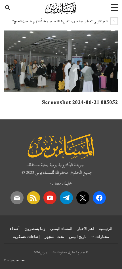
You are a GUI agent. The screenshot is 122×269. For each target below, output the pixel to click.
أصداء (15, 228)
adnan (20, 260)
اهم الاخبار (85, 228)
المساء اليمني (61, 228)
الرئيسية (105, 228)
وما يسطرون (34, 228)
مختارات (102, 236)
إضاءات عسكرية (26, 236)
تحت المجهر (54, 236)
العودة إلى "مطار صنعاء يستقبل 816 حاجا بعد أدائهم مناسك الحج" (60, 21)
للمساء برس (44, 172)
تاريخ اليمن (78, 236)
